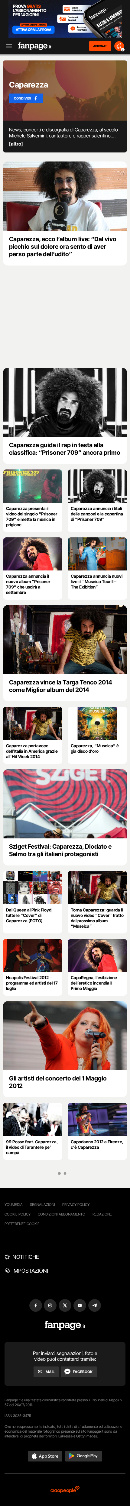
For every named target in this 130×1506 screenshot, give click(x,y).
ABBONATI (100, 46)
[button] (45, 1456)
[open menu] (7, 46)
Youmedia (14, 1204)
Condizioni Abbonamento (61, 1214)
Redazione (102, 1214)
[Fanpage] (65, 1325)
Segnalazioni (42, 1204)
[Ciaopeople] (65, 1490)
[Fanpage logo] (34, 46)
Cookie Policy (18, 1214)
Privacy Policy (75, 1204)
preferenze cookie (22, 1224)
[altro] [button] (16, 143)
